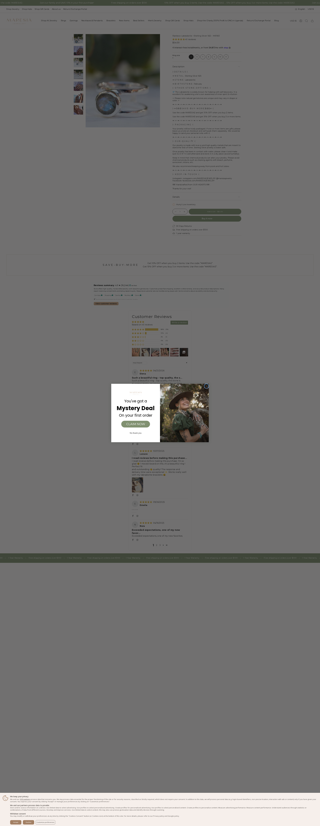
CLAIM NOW (135, 424)
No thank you (136, 433)
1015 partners (25, 799)
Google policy (173, 816)
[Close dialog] (206, 386)
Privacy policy (158, 816)
